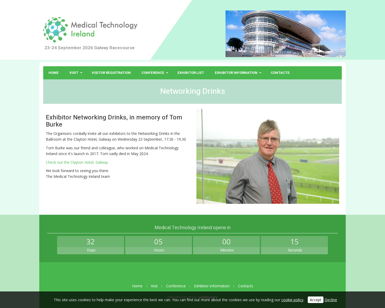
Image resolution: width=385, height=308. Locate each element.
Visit (73, 72)
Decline (330, 299)
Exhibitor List (191, 72)
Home (53, 72)
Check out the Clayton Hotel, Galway (77, 162)
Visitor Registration (111, 72)
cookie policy (292, 299)
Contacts (280, 72)
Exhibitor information (236, 72)
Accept (315, 299)
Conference (152, 72)
